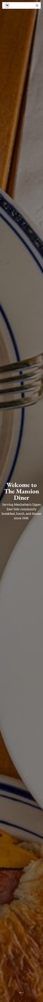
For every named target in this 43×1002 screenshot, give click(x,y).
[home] (7, 5)
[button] (36, 5)
